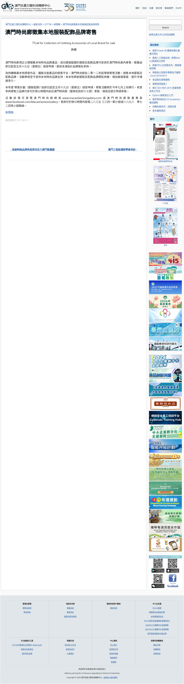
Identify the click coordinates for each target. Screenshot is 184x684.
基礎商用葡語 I (159, 83)
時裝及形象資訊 (27, 649)
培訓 (144, 8)
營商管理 (27, 612)
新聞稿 (9, 112)
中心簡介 (113, 645)
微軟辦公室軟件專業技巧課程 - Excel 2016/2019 (164, 74)
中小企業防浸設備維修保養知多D (157, 621)
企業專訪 (70, 653)
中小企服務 (157, 608)
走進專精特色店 (157, 616)
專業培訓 (70, 608)
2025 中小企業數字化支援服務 (157, 629)
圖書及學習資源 (70, 616)
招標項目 (156, 653)
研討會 (159, 8)
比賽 (151, 8)
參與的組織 (113, 653)
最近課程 (154, 44)
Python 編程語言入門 (162, 95)
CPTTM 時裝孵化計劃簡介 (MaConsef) (27, 645)
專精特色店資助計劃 (157, 612)
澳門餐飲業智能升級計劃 (157, 633)
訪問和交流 (113, 649)
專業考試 (70, 612)
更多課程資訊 (158, 110)
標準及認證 (27, 608)
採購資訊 (156, 649)
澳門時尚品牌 (27, 653)
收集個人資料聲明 (110, 677)
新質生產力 (70, 649)
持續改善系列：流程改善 (164, 106)
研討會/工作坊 (70, 645)
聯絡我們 (113, 657)
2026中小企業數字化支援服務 (157, 625)
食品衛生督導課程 (161, 79)
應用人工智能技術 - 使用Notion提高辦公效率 (164, 59)
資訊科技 (113, 608)
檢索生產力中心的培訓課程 (162, 34)
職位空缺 (156, 645)
